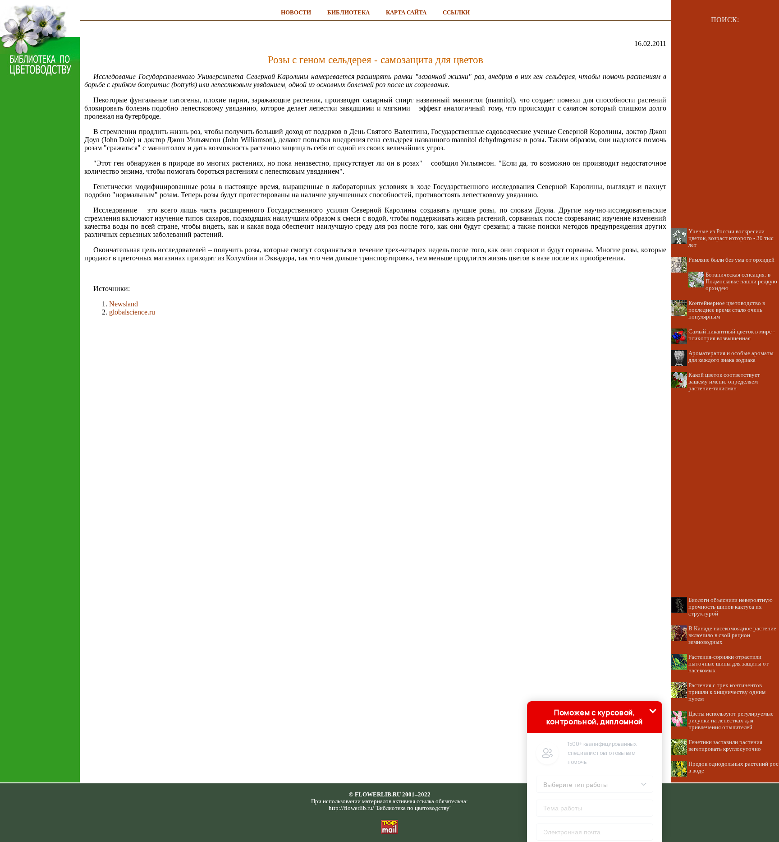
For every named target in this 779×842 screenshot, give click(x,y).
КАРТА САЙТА (406, 12)
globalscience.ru (132, 312)
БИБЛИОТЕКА (348, 12)
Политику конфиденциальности (610, 796)
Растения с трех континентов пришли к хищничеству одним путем (726, 692)
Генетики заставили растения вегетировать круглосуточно (725, 745)
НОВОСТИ (296, 12)
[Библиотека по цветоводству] (40, 74)
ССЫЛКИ (456, 12)
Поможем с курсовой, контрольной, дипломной (594, 637)
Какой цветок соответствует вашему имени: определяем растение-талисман (724, 382)
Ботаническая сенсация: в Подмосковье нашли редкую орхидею (741, 281)
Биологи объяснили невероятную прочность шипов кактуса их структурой (730, 607)
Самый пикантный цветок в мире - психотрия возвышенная (731, 335)
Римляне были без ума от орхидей (731, 260)
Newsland (123, 304)
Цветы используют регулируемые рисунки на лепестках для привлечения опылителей (731, 721)
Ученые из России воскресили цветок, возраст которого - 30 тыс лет (731, 238)
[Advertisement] (40, 244)
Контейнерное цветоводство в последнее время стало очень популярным (726, 310)
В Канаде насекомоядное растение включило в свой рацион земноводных (732, 635)
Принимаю (596, 796)
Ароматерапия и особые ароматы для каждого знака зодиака (731, 356)
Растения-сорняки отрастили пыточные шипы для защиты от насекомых (728, 664)
